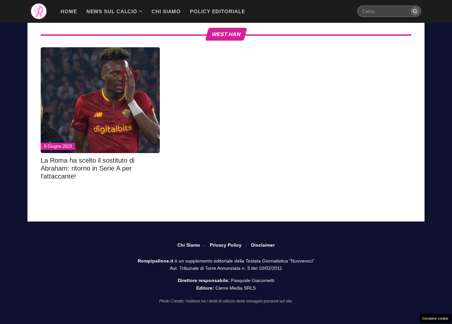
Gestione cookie (435, 318)
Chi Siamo (188, 245)
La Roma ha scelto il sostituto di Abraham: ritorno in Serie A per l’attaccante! (87, 168)
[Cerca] (415, 11)
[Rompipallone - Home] (39, 11)
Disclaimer (263, 245)
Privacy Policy (226, 245)
